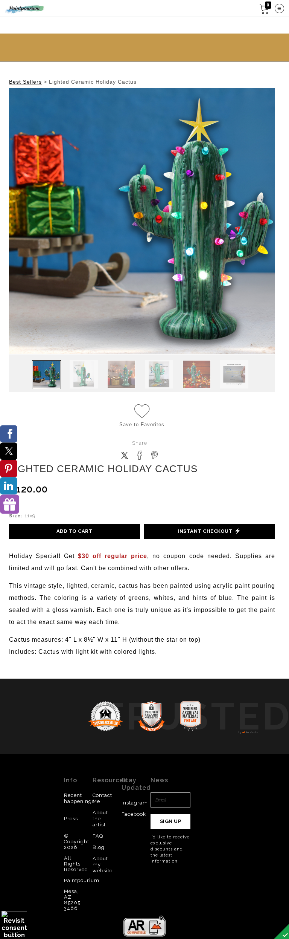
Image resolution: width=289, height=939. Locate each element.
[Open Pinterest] (8, 468)
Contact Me (102, 798)
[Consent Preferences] (14, 925)
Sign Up (170, 821)
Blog (99, 847)
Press (71, 818)
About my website (103, 864)
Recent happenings (79, 798)
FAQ (98, 836)
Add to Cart (74, 531)
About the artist (100, 818)
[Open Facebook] (8, 434)
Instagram (135, 803)
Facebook (134, 814)
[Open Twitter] (8, 451)
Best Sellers (25, 82)
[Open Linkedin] (8, 486)
